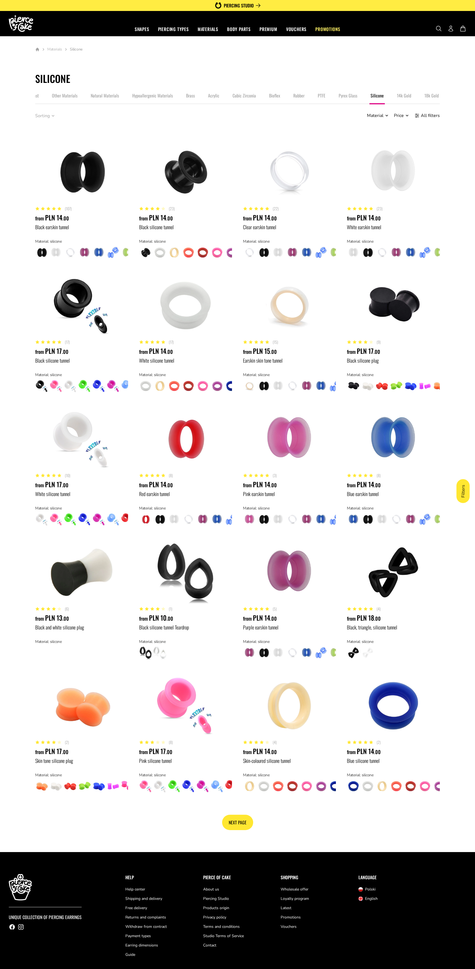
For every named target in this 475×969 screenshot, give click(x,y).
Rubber (299, 95)
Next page (238, 822)
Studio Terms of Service (223, 936)
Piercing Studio (216, 898)
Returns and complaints (145, 917)
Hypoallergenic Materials (152, 95)
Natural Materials (105, 95)
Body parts (239, 29)
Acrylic (213, 95)
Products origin (216, 908)
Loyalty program (295, 898)
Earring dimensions (141, 945)
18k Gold (431, 95)
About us (211, 889)
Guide (130, 954)
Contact (209, 945)
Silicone (377, 95)
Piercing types (173, 29)
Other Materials (65, 95)
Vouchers (296, 29)
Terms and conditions (221, 926)
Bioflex (274, 95)
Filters (463, 491)
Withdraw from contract (146, 926)
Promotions (327, 29)
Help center (135, 889)
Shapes (142, 29)
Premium (268, 29)
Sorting (42, 116)
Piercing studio (239, 5)
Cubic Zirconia (244, 95)
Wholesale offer (294, 889)
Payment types (138, 936)
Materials (208, 29)
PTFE (321, 95)
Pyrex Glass (348, 95)
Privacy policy (214, 917)
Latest (286, 908)
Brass (190, 95)
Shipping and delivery (143, 898)
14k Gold (404, 95)
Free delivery (136, 908)
